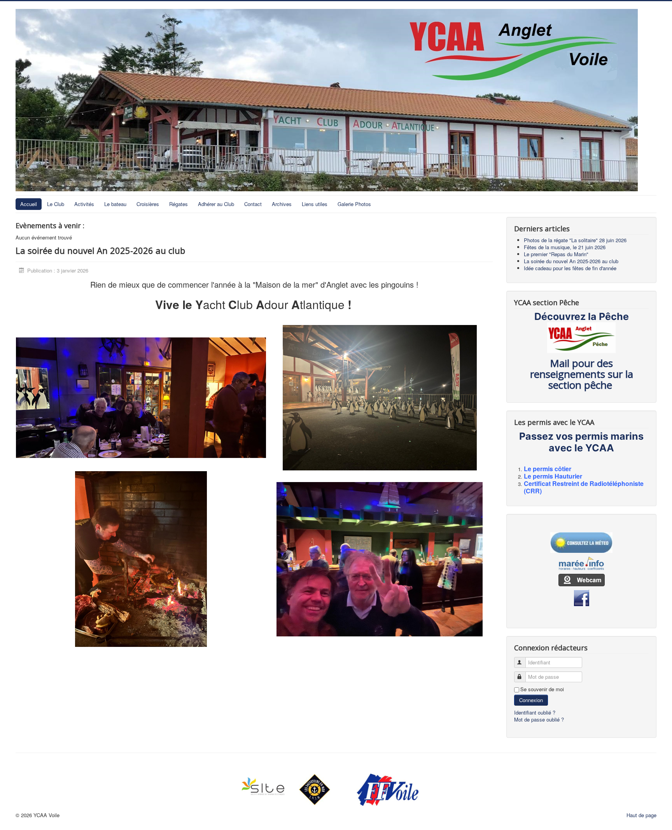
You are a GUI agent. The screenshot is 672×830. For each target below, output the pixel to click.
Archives (282, 204)
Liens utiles (314, 204)
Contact (253, 204)
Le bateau (115, 204)
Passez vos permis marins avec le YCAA (581, 442)
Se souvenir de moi (542, 689)
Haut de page (641, 815)
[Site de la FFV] (387, 790)
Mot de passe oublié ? (539, 719)
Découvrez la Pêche (581, 316)
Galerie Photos (354, 204)
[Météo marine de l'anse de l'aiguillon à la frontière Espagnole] (581, 542)
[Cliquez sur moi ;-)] (141, 397)
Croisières (147, 204)
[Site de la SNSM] (314, 789)
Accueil (28, 204)
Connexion (531, 700)
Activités (84, 204)
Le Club (55, 204)
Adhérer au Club (216, 204)
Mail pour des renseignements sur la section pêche (581, 374)
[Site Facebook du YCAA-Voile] (581, 597)
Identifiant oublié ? (534, 712)
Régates (178, 204)
